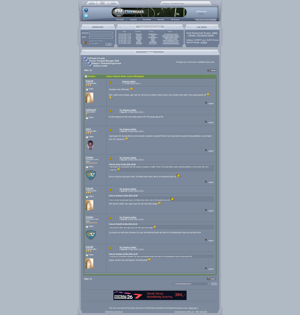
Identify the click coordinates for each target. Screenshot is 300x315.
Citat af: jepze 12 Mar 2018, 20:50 (122, 164)
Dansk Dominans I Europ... (171, 35)
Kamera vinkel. (100, 66)
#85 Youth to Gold (171, 39)
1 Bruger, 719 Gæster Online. (201, 35)
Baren (153, 40)
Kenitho (138, 35)
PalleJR (89, 81)
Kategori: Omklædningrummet (106, 63)
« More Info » (193, 308)
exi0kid (204, 42)
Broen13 (139, 39)
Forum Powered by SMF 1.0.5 (184, 312)
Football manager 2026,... (171, 37)
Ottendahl (139, 43)
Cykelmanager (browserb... (171, 43)
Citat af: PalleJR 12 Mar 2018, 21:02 (123, 224)
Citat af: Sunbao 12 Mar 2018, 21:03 (123, 254)
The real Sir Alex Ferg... (171, 42)
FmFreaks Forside (96, 58)
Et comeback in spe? (171, 34)
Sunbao (89, 157)
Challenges (153, 42)
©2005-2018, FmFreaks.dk (113, 312)
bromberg (139, 34)
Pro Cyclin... (153, 43)
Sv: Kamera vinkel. (128, 110)
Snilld (139, 40)
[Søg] (195, 20)
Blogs (153, 35)
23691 (215, 33)
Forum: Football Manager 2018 (104, 61)
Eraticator (139, 37)
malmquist (91, 110)
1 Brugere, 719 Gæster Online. (173, 3)
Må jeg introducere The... (171, 40)
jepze (88, 129)
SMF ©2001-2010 (201, 312)
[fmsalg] (150, 299)
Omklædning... (153, 34)
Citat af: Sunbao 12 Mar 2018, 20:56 (123, 195)
